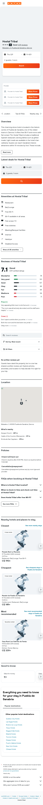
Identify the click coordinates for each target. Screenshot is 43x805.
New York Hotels (11, 746)
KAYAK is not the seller (11, 777)
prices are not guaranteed (11, 771)
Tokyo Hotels (10, 728)
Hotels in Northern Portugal (29, 798)
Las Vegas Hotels (11, 722)
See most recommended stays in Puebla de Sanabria (33, 613)
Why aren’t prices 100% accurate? (16, 785)
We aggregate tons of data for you (16, 781)
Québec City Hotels (12, 719)
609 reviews (23, 45)
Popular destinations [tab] (13, 706)
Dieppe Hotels (11, 740)
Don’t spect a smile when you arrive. (16, 319)
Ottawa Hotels (11, 749)
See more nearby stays (33, 526)
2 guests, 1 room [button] (10, 60)
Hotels (14, 796)
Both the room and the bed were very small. (19, 323)
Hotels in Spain (34, 796)
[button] (3, 3)
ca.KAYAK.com (5, 796)
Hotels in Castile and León (11, 798)
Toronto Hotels (11, 737)
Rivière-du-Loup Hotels (14, 725)
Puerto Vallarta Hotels (13, 743)
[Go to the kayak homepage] (14, 3)
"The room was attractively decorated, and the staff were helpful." (20, 309)
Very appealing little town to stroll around (18, 305)
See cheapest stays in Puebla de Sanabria (34, 569)
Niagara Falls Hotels (12, 731)
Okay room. (9, 326)
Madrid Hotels (11, 734)
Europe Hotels (23, 796)
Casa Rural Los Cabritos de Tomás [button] (14, 641)
